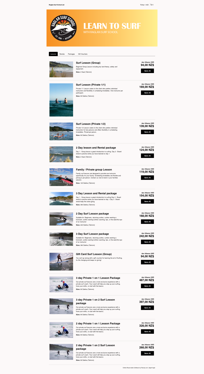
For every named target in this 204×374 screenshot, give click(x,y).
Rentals (62, 54)
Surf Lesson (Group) (88, 62)
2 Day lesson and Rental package (96, 147)
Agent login (152, 368)
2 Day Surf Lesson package (92, 213)
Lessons (53, 54)
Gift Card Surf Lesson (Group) (94, 254)
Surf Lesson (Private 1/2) (91, 123)
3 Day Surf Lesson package (92, 233)
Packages (71, 54)
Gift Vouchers (82, 54)
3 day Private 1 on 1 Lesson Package (98, 278)
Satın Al (147, 71)
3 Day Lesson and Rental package (96, 193)
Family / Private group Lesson (94, 169)
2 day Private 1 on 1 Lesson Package (98, 323)
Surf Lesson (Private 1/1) (91, 84)
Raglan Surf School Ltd (56, 5)
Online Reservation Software (131, 368)
